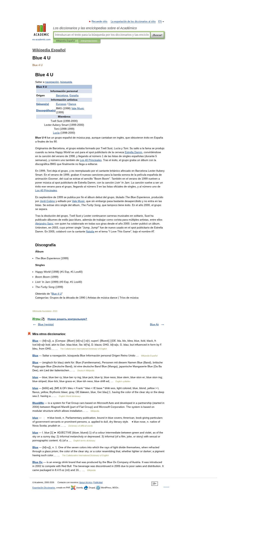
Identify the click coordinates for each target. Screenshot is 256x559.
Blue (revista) (46, 324)
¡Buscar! (157, 35)
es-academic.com (41, 39)
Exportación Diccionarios (43, 487)
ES (160, 21)
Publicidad (98, 482)
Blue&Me (38, 402)
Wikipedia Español (65, 41)
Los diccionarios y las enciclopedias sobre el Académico (95, 28)
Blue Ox (37, 462)
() (42, 104)
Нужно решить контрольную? (67, 318)
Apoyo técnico (85, 482)
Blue (35, 340)
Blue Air (154, 324)
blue (35, 377)
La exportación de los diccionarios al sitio (133, 21)
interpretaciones (89, 41)
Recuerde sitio (99, 21)
